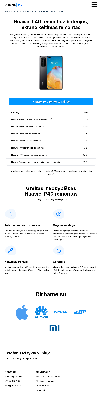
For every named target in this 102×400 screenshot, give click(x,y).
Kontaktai (40, 390)
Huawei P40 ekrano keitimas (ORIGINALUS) (31, 119)
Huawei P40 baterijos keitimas (25, 133)
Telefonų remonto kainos (48, 376)
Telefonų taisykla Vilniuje (28, 353)
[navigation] (94, 4)
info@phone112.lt (13, 385)
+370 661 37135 (12, 381)
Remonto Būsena (44, 385)
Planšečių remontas (45, 381)
